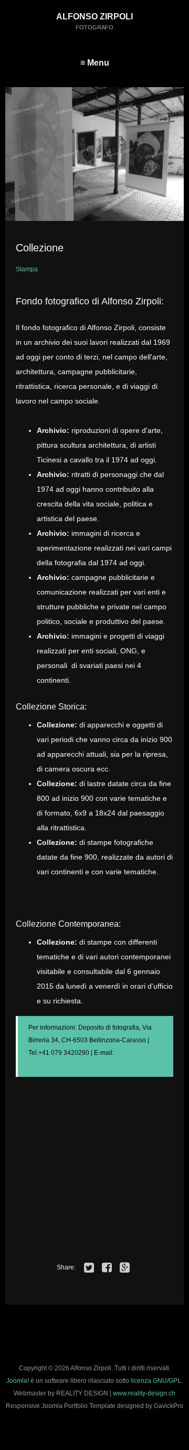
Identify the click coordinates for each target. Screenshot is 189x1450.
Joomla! (17, 1380)
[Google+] (125, 1267)
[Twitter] (89, 1267)
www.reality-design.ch (144, 1393)
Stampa (27, 269)
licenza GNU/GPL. (157, 1380)
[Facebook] (107, 1267)
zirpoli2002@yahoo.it (58, 1065)
